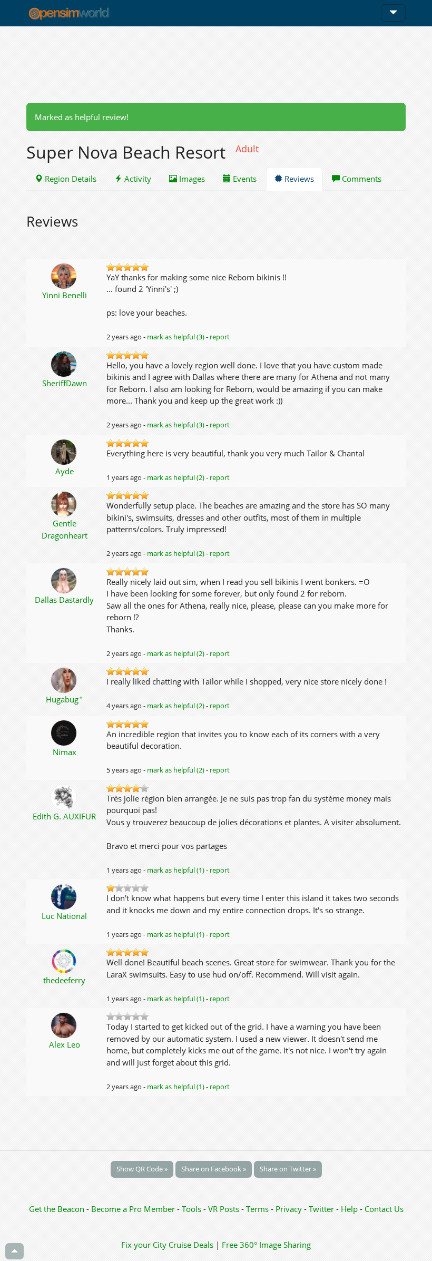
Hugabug (64, 699)
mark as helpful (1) (175, 870)
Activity (136, 178)
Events (244, 178)
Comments (360, 178)
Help (349, 1209)
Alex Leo (64, 1044)
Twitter (321, 1209)
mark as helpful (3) (175, 336)
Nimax (64, 752)
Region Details (69, 178)
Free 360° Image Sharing (266, 1244)
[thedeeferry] (64, 960)
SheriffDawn (64, 383)
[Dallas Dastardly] (64, 579)
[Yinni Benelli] (64, 275)
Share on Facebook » (213, 1169)
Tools (192, 1209)
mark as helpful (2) (175, 477)
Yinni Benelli (64, 295)
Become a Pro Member (134, 1209)
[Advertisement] (216, 64)
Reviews (298, 178)
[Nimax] (64, 732)
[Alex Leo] (64, 1024)
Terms (258, 1209)
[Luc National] (64, 896)
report (220, 336)
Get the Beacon (56, 1209)
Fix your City (143, 1244)
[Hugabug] (64, 679)
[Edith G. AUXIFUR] (64, 796)
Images (191, 178)
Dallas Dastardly (64, 599)
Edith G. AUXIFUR (64, 816)
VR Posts (224, 1209)
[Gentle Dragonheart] (64, 503)
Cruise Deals (191, 1244)
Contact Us (384, 1209)
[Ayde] (64, 451)
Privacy (289, 1209)
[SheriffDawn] (64, 363)
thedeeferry (64, 980)
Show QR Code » (142, 1169)
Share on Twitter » (288, 1169)
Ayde (64, 471)
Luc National (64, 916)
